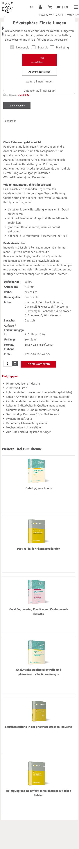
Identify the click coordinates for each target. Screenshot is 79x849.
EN (66, 7)
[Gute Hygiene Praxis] (38, 482)
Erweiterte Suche (50, 15)
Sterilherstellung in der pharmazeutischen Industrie (38, 727)
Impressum (48, 91)
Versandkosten (17, 105)
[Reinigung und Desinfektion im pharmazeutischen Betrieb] (38, 785)
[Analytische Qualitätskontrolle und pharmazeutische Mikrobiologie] (38, 664)
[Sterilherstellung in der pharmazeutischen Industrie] (38, 721)
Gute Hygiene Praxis (39, 488)
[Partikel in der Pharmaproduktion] (38, 543)
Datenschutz (31, 91)
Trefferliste (72, 15)
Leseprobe (10, 121)
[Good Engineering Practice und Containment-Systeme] (38, 603)
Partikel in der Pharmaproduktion (38, 549)
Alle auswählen (37, 60)
